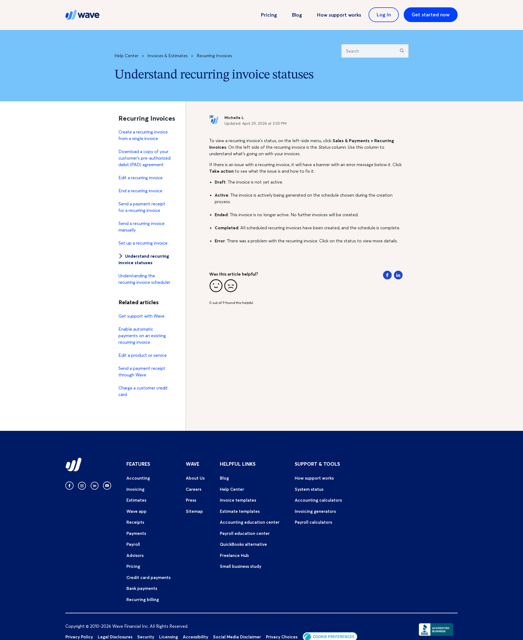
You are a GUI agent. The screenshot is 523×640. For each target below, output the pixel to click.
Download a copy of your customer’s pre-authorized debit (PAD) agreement (144, 158)
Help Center (126, 55)
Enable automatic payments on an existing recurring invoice (142, 335)
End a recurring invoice (140, 190)
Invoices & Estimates (167, 55)
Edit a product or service (142, 355)
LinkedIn (398, 275)
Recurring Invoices (214, 55)
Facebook (387, 275)
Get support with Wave (141, 316)
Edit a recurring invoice (140, 177)
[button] (216, 285)
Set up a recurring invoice (143, 243)
